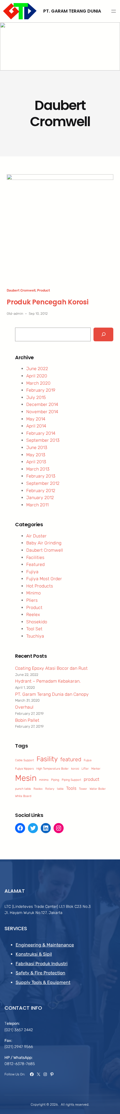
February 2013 (40, 476)
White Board (23, 796)
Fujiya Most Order (44, 578)
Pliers (32, 600)
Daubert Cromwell (21, 290)
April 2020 (36, 376)
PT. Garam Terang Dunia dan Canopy (52, 694)
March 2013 (37, 469)
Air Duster (36, 536)
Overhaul (24, 707)
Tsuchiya (35, 636)
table (60, 789)
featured (70, 759)
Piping (55, 780)
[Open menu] (113, 11)
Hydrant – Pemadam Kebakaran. (48, 681)
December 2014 (42, 404)
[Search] (103, 334)
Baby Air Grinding (43, 543)
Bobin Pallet (27, 720)
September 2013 (42, 440)
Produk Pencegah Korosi (47, 302)
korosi (75, 768)
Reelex (33, 614)
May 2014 (35, 419)
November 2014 (42, 411)
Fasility (47, 759)
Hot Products (39, 586)
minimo (44, 780)
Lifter (85, 768)
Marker (95, 768)
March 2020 (38, 383)
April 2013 (36, 461)
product (91, 779)
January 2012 (40, 497)
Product (43, 290)
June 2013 (36, 447)
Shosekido (36, 621)
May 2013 (35, 454)
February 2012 (40, 490)
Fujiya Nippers (24, 768)
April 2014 (36, 426)
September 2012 (42, 483)
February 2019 (40, 390)
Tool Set (34, 628)
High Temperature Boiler (52, 768)
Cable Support (24, 760)
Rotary (49, 789)
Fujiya (32, 571)
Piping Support (71, 780)
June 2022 (37, 368)
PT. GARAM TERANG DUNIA (72, 11)
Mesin (26, 778)
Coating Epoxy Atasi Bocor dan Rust (51, 668)
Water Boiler (98, 789)
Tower (83, 789)
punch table (23, 789)
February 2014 (41, 433)
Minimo (33, 593)
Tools (71, 788)
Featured (35, 564)
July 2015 (36, 397)
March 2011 (37, 504)
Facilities (35, 557)
